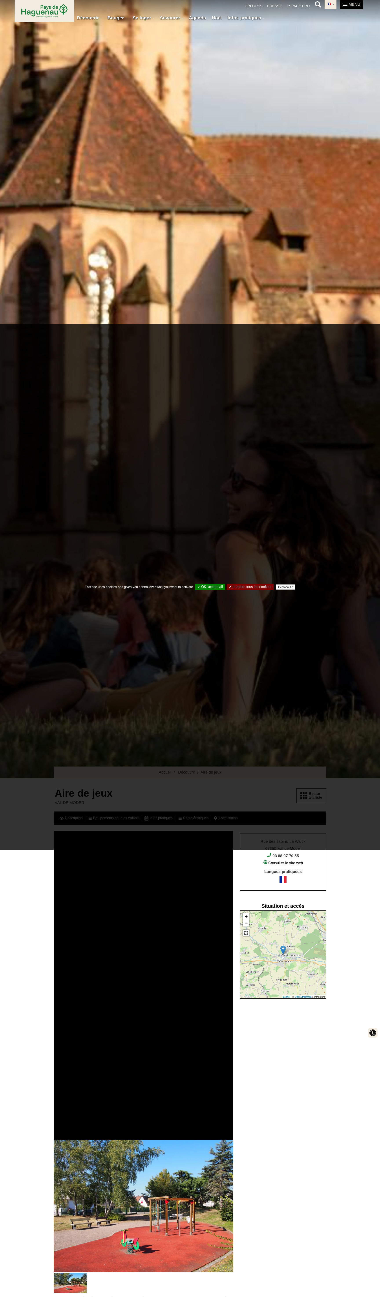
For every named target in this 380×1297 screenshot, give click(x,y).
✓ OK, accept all (210, 587)
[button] (351, 4)
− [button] (246, 923)
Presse (274, 6)
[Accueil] (44, 11)
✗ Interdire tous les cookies (250, 587)
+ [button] (246, 916)
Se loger (142, 17)
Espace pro (298, 6)
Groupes (254, 6)
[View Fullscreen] (246, 933)
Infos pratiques (245, 17)
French (330, 4)
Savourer (170, 17)
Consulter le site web (285, 863)
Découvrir (88, 17)
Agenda (197, 17)
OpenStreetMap (303, 996)
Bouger (116, 17)
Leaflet (286, 996)
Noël (217, 17)
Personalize (285, 587)
